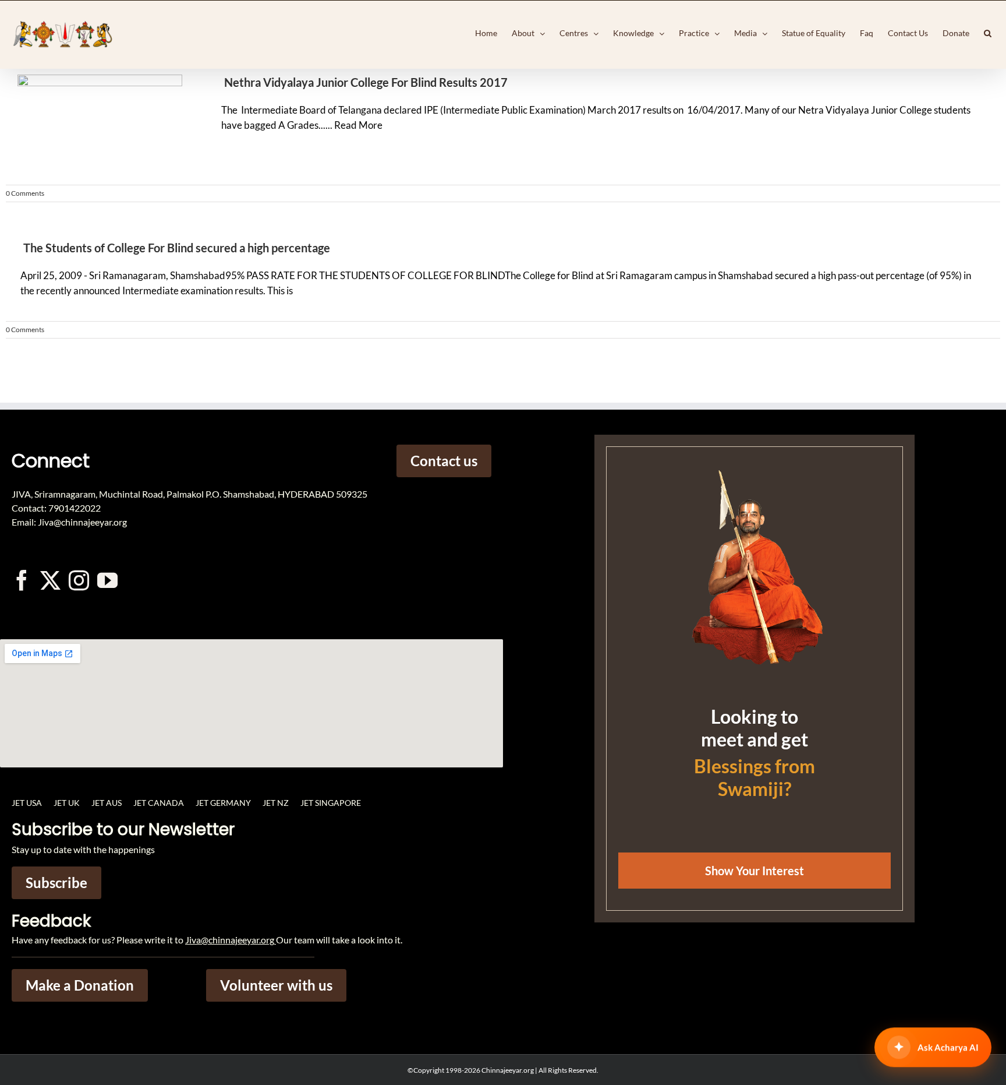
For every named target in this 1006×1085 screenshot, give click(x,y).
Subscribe (56, 882)
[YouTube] (107, 580)
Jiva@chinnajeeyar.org (229, 939)
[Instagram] (79, 580)
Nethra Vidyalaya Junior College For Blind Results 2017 (366, 82)
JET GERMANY (223, 803)
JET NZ (276, 803)
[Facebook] (22, 580)
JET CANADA (158, 803)
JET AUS (106, 803)
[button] (987, 33)
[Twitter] (50, 580)
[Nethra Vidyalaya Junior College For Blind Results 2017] (99, 124)
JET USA (27, 803)
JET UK (67, 803)
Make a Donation (80, 985)
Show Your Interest (754, 871)
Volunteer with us (276, 985)
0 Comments (25, 193)
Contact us (443, 460)
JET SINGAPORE (330, 803)
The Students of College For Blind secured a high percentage (176, 248)
